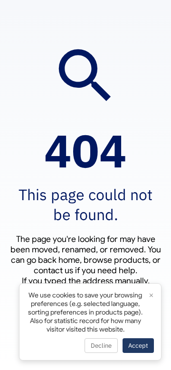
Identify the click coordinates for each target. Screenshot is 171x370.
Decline (101, 346)
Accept (138, 346)
